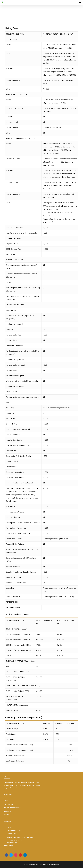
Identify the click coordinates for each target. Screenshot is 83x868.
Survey (6, 814)
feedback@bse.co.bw (14, 830)
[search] (76, 2)
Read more (28, 788)
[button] (80, 2)
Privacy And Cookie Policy (12, 808)
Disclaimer (7, 811)
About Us (7, 801)
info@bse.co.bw (12, 828)
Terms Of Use (8, 804)
